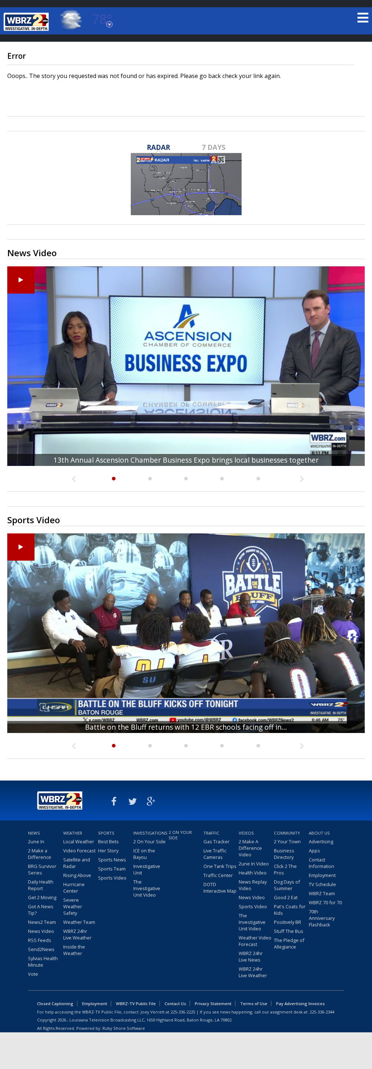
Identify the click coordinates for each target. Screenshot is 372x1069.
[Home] (27, 22)
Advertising (321, 841)
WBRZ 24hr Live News (251, 956)
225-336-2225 (182, 1012)
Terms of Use (253, 1003)
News (34, 833)
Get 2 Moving (42, 897)
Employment (322, 875)
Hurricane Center (74, 887)
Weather (72, 833)
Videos (246, 833)
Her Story (108, 850)
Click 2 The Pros (285, 869)
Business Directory (284, 853)
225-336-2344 (322, 1012)
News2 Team (42, 922)
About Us (319, 833)
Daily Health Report (40, 885)
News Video (41, 931)
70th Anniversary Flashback (322, 918)
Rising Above (77, 875)
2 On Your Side (149, 841)
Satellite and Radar (76, 862)
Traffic (211, 833)
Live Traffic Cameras (214, 853)
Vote (33, 974)
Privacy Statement (213, 1003)
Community (287, 833)
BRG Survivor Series (42, 869)
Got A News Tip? (40, 909)
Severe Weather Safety (72, 906)
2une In (36, 841)
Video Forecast (79, 850)
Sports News (112, 859)
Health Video (253, 872)
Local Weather (78, 841)
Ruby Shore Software (123, 1028)
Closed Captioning (55, 1003)
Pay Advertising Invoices (300, 1003)
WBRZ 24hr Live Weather (77, 934)
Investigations (150, 833)
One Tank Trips (219, 866)
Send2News (41, 949)
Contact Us (175, 1003)
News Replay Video (253, 885)
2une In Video (254, 863)
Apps (314, 850)
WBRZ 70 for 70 (325, 902)
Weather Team (79, 922)
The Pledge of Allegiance (289, 943)
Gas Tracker (216, 841)
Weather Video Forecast (255, 940)
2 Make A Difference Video (250, 848)
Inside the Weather (74, 950)
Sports (106, 833)
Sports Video (112, 878)
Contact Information (321, 862)
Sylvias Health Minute (43, 961)
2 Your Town (287, 841)
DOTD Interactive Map (219, 887)
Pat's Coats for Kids (290, 909)
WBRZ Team (322, 893)
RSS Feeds (39, 940)
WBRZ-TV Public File (136, 1003)
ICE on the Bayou (144, 853)
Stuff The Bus (288, 931)
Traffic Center (218, 875)
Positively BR (287, 922)
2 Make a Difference (39, 853)
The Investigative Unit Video (146, 888)
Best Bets (108, 841)
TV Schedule (322, 884)
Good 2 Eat (286, 897)
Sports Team (112, 868)
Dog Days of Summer (287, 885)
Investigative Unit (146, 869)
